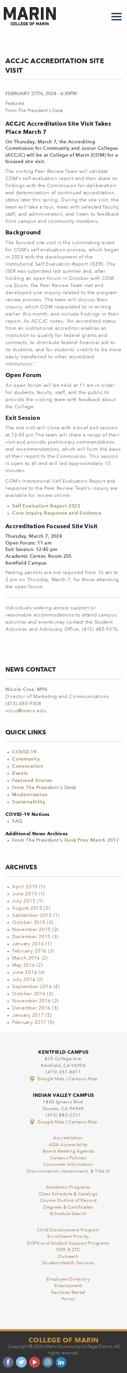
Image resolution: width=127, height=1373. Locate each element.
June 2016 (24, 972)
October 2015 (28, 922)
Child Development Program (68, 1230)
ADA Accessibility (68, 1145)
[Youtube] (34, 1362)
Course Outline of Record (68, 1200)
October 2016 (28, 994)
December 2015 (31, 936)
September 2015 (32, 915)
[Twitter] (21, 1362)
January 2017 (28, 1015)
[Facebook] (8, 1362)
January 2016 (28, 944)
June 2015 (24, 894)
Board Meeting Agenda (68, 1151)
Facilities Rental (68, 1292)
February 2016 (29, 951)
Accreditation (68, 1138)
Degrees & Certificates (68, 1207)
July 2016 (23, 979)
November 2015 (31, 929)
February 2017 (29, 1022)
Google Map (51, 1079)
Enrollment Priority (68, 1236)
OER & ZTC (68, 1250)
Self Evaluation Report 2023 (46, 506)
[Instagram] (47, 1362)
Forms (68, 1299)
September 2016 (32, 986)
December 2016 (31, 1008)
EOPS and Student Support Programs (68, 1243)
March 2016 (26, 958)
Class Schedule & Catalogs (68, 1194)
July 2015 (23, 901)
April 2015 (25, 887)
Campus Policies (68, 1158)
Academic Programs (68, 1187)
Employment (68, 1286)
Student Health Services (68, 1263)
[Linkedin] (61, 1362)
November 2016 (31, 1001)
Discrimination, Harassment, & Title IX (68, 1171)
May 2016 (23, 965)
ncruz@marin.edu (25, 711)
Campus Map (83, 1079)
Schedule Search (68, 1214)
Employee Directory (68, 1279)
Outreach (68, 1256)
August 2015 (27, 908)
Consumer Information (68, 1164)
